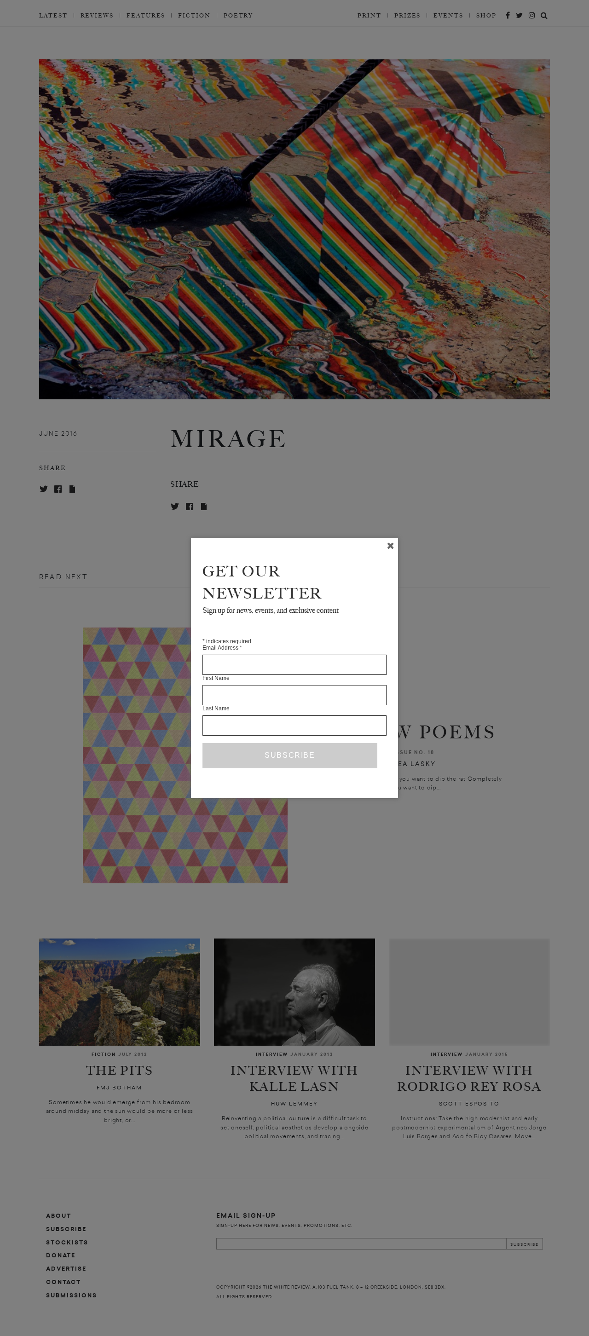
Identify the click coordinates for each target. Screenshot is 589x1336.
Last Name (216, 708)
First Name (216, 678)
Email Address (222, 648)
